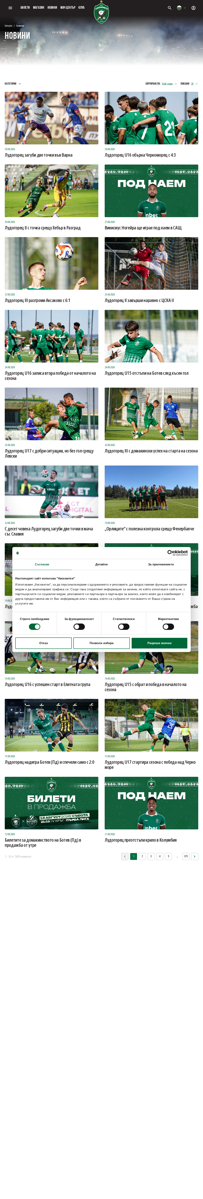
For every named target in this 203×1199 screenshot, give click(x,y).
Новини (52, 8)
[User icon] (193, 8)
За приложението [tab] (161, 564)
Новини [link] (20, 25)
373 (186, 856)
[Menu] (10, 7)
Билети (25, 8)
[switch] (79, 627)
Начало (8, 25)
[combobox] (181, 8)
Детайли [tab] (101, 564)
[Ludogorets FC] (101, 12)
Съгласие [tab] (42, 564)
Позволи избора (101, 643)
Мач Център (68, 8)
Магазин (38, 8)
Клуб (82, 8)
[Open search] (169, 8)
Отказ (43, 643)
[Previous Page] (194, 856)
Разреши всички (159, 643)
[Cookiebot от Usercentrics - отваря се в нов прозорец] (170, 553)
